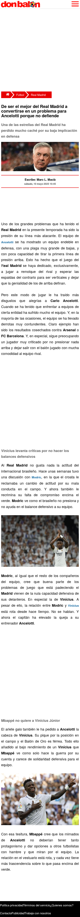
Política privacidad (11, 905)
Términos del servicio (36, 905)
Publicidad (17, 913)
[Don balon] (35, 4)
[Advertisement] (40, 51)
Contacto (5, 913)
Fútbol (20, 95)
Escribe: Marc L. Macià (40, 179)
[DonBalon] (5, 94)
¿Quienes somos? (61, 905)
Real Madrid (38, 95)
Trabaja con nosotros (37, 913)
